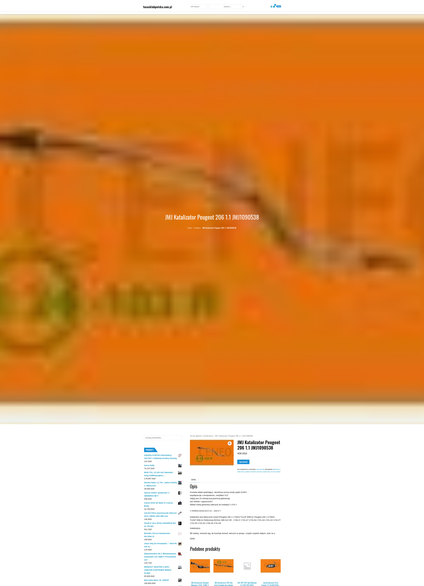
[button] (230, 443)
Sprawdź (243, 462)
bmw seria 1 (276, 469)
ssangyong (266, 471)
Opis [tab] (193, 480)
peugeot (259, 471)
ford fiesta (241, 471)
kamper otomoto (250, 471)
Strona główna (196, 436)
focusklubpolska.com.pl (157, 7)
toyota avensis (275, 471)
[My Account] (271, 6)
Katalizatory (208, 436)
